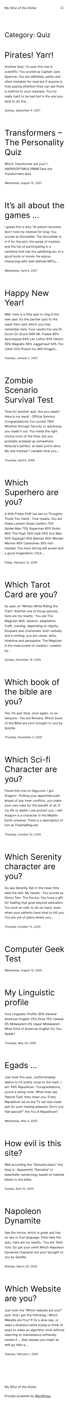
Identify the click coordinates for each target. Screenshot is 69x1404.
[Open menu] (62, 8)
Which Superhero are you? (31, 492)
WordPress (43, 1396)
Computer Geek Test (34, 953)
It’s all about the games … (34, 210)
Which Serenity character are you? (33, 866)
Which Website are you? (33, 1293)
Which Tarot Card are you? (31, 589)
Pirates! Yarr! (29, 55)
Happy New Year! (27, 297)
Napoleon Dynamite (23, 1215)
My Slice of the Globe (20, 8)
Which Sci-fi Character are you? (31, 769)
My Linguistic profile (30, 997)
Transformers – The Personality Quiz (34, 142)
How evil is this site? (33, 1148)
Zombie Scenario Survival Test (29, 390)
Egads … (21, 1065)
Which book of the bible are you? (32, 691)
